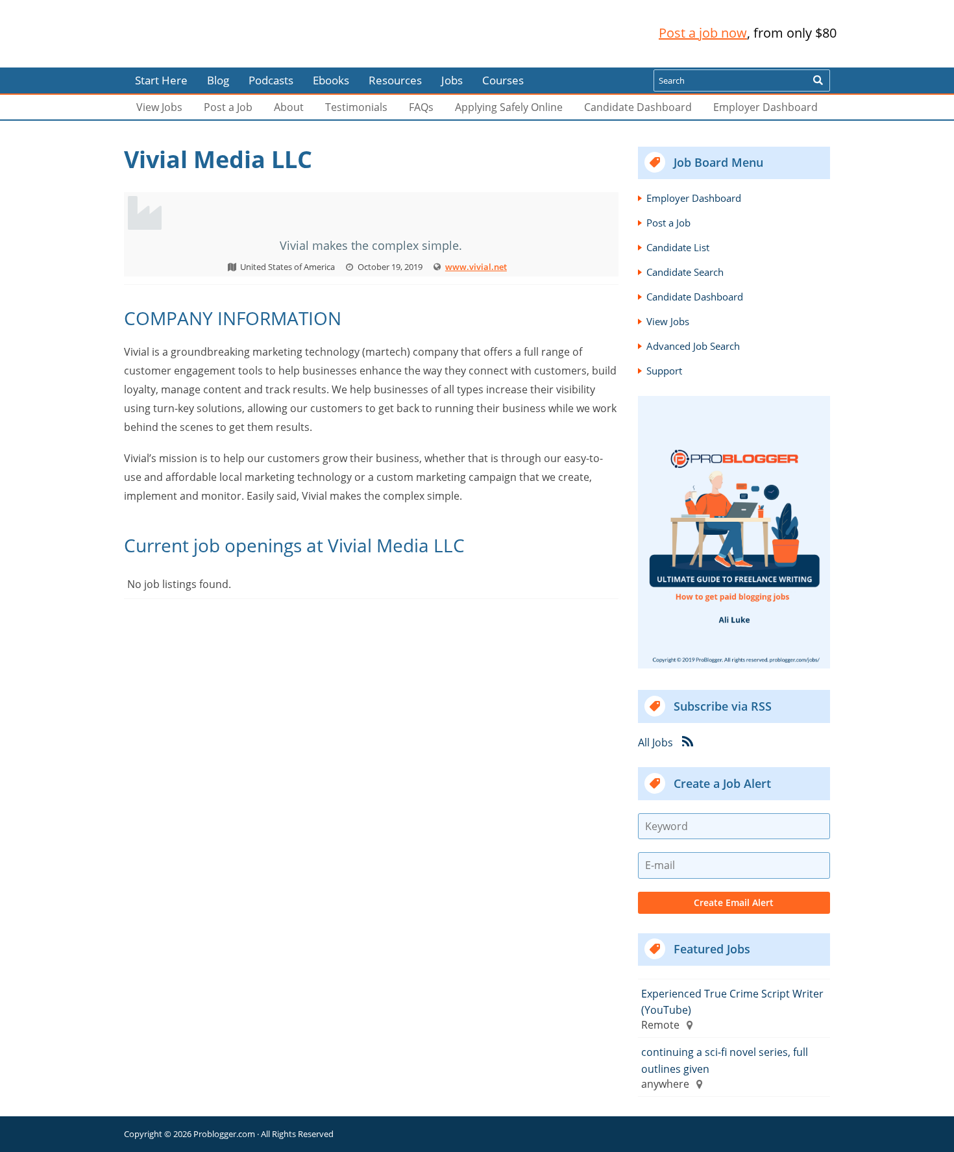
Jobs (452, 80)
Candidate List (677, 247)
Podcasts (271, 80)
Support (664, 370)
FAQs (421, 107)
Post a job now (703, 33)
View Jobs (159, 107)
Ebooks (331, 80)
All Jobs (655, 742)
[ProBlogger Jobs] (210, 33)
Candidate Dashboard (638, 107)
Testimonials (356, 107)
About (289, 107)
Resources (395, 80)
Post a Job (228, 107)
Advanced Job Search (693, 345)
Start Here (161, 80)
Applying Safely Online (509, 107)
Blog (30, 58)
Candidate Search (685, 271)
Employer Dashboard (765, 107)
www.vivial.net (476, 267)
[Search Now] (817, 80)
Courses (503, 80)
